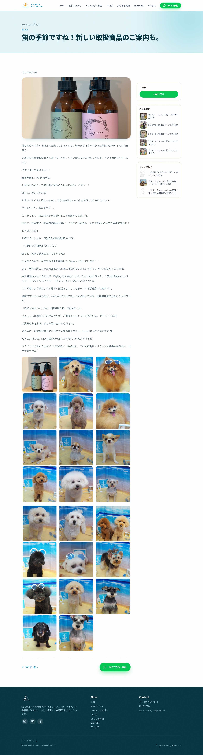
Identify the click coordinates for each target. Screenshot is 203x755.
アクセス (151, 5)
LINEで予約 (172, 5)
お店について (74, 5)
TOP (62, 5)
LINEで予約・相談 (117, 667)
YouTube (138, 5)
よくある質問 (123, 5)
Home (25, 24)
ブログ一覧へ (31, 667)
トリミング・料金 (93, 5)
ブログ (109, 5)
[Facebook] (40, 721)
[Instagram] (25, 721)
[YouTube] (33, 721)
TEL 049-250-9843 (148, 702)
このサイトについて (29, 740)
